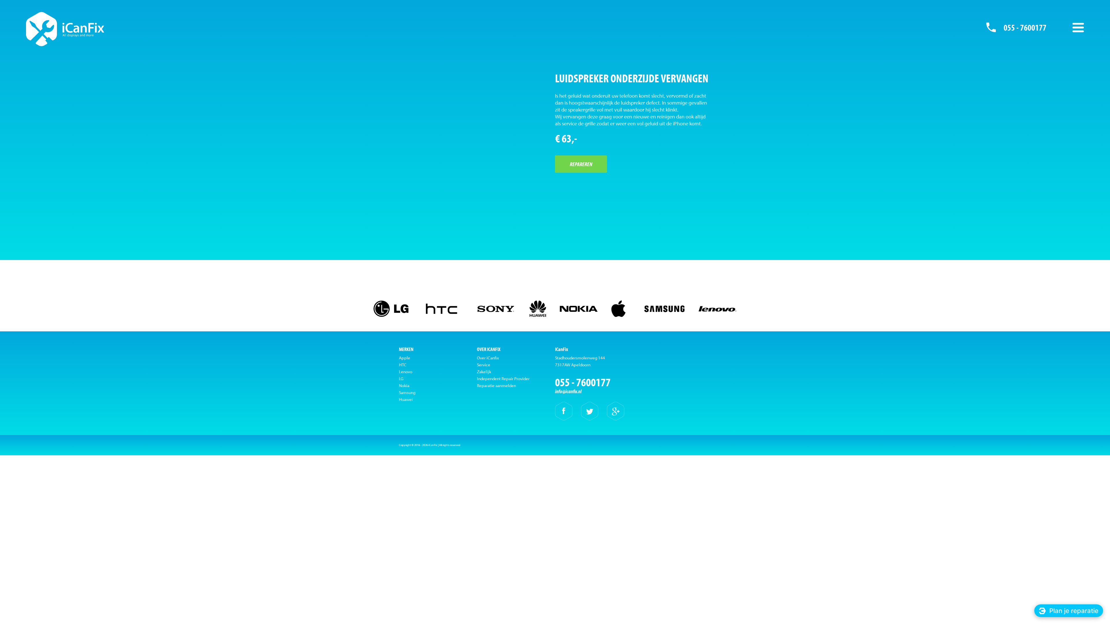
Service (483, 364)
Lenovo (405, 371)
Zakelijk (484, 371)
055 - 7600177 (1025, 27)
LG (401, 378)
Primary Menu (1078, 27)
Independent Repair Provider (503, 378)
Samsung (407, 392)
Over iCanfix (488, 358)
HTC (402, 364)
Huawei (406, 399)
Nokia (404, 385)
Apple (404, 358)
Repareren (581, 164)
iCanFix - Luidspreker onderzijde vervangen (65, 29)
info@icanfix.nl (568, 391)
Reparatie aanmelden (496, 385)
